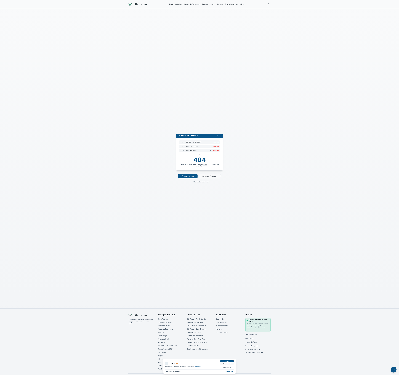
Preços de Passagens (192, 4)
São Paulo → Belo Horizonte (196, 329)
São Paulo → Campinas (195, 322)
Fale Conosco (250, 338)
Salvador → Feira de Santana (197, 342)
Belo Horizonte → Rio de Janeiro (198, 349)
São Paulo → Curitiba (194, 332)
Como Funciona (163, 319)
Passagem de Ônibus (165, 322)
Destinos (220, 4)
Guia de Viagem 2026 (165, 349)
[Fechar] (234, 361)
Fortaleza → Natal (193, 345)
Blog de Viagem (221, 322)
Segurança (161, 342)
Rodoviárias (162, 352)
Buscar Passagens (211, 176)
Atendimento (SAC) (252, 334)
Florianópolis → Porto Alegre (197, 339)
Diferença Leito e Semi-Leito (167, 345)
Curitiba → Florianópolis (195, 336)
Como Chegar (162, 336)
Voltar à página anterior (201, 182)
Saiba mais (198, 366)
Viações (160, 355)
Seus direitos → (229, 371)
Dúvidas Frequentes (252, 346)
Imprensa (219, 329)
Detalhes (228, 367)
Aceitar (227, 361)
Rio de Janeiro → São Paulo (196, 326)
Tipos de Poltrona (208, 4)
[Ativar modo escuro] (269, 4)
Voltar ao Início (189, 176)
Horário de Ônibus (175, 4)
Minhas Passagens (231, 4)
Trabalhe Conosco (222, 332)
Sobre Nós (220, 319)
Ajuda (242, 4)
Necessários (227, 364)
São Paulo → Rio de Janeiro (196, 319)
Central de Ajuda (251, 342)
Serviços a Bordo (164, 339)
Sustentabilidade (222, 326)
